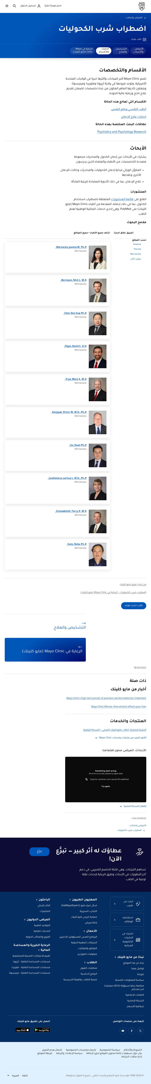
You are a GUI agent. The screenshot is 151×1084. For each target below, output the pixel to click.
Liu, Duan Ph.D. (77, 445)
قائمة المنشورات (122, 199)
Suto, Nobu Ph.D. (76, 544)
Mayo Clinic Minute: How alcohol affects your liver (118, 706)
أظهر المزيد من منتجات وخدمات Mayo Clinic (122, 738)
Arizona (137, 244)
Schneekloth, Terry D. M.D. (70, 511)
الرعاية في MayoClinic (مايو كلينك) (82, 50)
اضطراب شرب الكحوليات (102, 30)
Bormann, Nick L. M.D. (73, 280)
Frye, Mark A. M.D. (75, 379)
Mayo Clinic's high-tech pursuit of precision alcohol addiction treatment (106, 698)
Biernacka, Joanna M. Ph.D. (70, 247)
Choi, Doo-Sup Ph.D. (75, 313)
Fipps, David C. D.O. (75, 346)
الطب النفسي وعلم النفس (128, 109)
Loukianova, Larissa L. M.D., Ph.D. (67, 478)
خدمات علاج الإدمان (133, 117)
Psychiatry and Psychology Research (121, 132)
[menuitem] (138, 51)
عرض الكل (136, 259)
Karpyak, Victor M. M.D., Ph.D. (68, 412)
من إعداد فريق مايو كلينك (133, 584)
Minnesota (135, 254)
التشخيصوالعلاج (121, 50)
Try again (105, 787)
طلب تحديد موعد (134, 605)
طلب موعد (136, 39)
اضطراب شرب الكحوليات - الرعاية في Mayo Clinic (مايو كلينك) (113, 592)
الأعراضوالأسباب (138, 50)
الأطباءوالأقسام (104, 50)
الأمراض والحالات (134, 18)
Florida (137, 249)
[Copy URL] (86, 779)
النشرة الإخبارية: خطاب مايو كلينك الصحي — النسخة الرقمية (114, 730)
